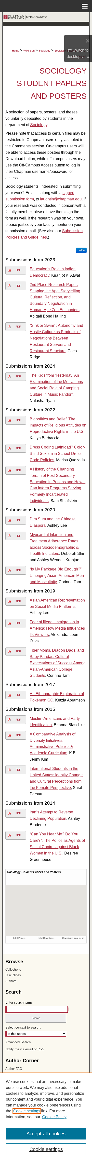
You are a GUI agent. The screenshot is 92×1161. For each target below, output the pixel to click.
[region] (46, 1117)
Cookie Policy (54, 1117)
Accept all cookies (46, 1133)
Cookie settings (26, 1111)
